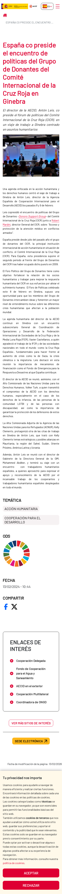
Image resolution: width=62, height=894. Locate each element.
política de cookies (13, 863)
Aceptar (31, 873)
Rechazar (31, 885)
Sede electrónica (29, 741)
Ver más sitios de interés (31, 723)
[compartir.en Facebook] (6, 607)
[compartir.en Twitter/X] (14, 607)
